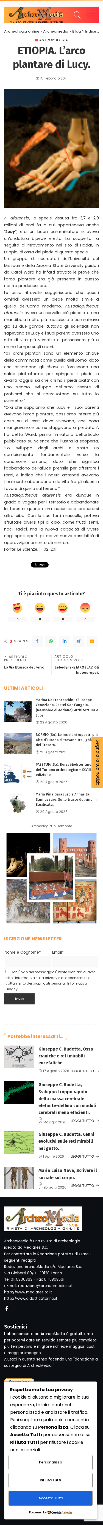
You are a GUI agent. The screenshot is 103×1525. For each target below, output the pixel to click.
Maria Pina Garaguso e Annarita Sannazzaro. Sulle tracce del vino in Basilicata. (66, 799)
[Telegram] (78, 641)
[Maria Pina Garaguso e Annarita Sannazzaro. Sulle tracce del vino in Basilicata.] (18, 803)
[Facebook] (37, 641)
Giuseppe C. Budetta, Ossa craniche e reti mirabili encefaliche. (65, 1055)
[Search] (76, 15)
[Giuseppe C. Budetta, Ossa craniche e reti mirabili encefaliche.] (19, 1057)
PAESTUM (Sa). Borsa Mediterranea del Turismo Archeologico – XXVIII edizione (65, 769)
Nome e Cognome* (23, 952)
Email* (58, 952)
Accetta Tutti (50, 1498)
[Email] (92, 641)
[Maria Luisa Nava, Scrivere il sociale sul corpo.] (19, 1178)
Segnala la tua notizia (98, 763)
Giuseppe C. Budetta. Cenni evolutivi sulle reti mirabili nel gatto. (66, 1141)
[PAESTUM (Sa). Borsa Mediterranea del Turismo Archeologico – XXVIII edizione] (18, 773)
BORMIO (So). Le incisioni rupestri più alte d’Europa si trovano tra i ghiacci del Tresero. (67, 740)
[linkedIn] (64, 641)
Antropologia (53, 40)
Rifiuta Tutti (50, 1480)
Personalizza (50, 1462)
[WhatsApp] (50, 641)
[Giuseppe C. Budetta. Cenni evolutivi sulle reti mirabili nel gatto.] (19, 1142)
